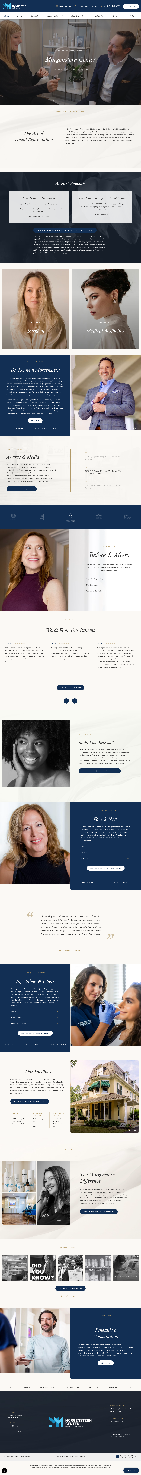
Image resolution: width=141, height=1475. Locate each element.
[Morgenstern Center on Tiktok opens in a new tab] (79, 1296)
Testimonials (65, 6)
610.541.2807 (106, 1467)
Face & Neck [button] (88, 882)
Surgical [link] (34, 16)
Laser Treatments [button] (32, 1044)
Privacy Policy (74, 1456)
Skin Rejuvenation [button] (57, 1044)
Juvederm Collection (18, 1023)
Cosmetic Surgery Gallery (96, 579)
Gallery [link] (132, 16)
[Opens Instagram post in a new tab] (15, 1268)
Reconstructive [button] (121, 882)
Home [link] (6, 16)
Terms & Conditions (62, 1456)
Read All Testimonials (70, 687)
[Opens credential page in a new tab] (70, 517)
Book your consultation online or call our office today (65, 230)
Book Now (131, 6)
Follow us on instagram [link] (70, 1288)
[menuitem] (7, 16)
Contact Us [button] (131, 1470)
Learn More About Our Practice (99, 1212)
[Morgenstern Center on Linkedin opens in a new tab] (73, 1296)
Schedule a (105, 1333)
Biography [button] (20, 428)
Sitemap (82, 1456)
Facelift (84, 846)
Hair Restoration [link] (78, 16)
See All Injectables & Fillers (35, 1033)
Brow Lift (84, 858)
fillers (35, 989)
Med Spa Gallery (92, 585)
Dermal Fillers (16, 1017)
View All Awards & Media (22, 489)
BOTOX (13, 1011)
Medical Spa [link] (99, 16)
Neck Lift (84, 852)
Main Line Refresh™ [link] (55, 16)
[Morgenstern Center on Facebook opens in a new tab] (61, 1296)
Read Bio (35, 421)
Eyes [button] (104, 882)
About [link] (19, 16)
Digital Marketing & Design (128, 1456)
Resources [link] (116, 16)
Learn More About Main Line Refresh (100, 771)
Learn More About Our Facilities (29, 1101)
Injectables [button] (10, 1044)
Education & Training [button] (45, 428)
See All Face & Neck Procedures (105, 868)
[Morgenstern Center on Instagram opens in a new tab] (67, 1296)
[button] (4, 1470)
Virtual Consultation (87, 6)
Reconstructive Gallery (94, 591)
